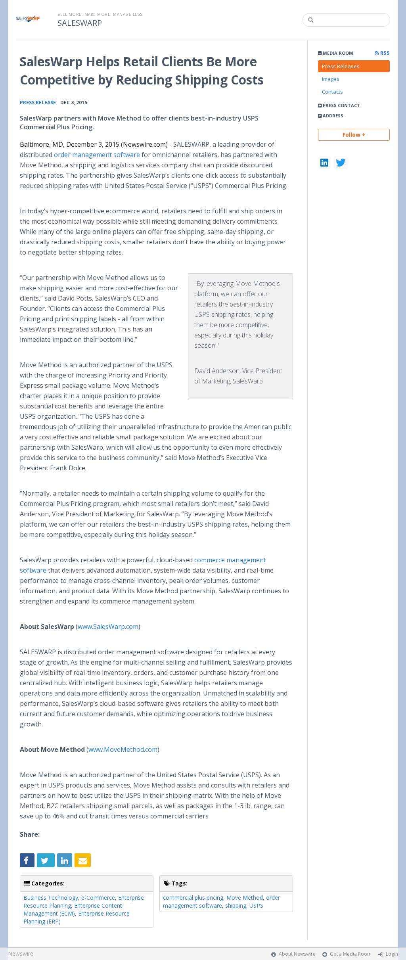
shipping (235, 905)
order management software (97, 154)
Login (392, 953)
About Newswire (297, 953)
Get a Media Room (351, 953)
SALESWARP (79, 23)
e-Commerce (98, 897)
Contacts (332, 91)
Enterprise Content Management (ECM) (72, 909)
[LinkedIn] (324, 162)
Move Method (244, 897)
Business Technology (50, 897)
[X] (340, 162)
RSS (384, 53)
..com (108, 626)
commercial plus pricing (193, 897)
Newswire (20, 953)
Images (330, 78)
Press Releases (341, 66)
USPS (256, 905)
